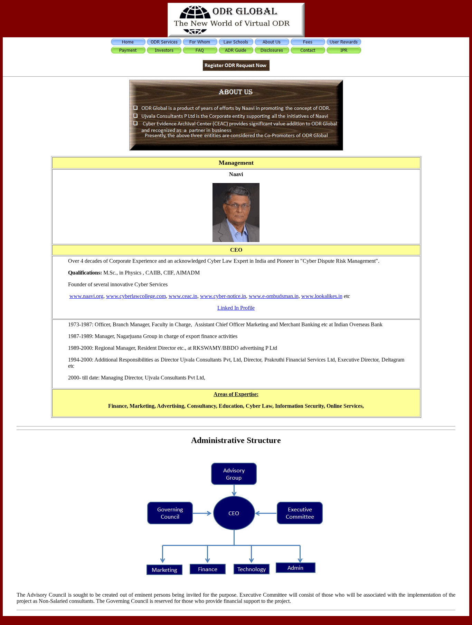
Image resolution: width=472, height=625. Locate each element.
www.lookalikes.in (321, 296)
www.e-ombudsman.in (274, 296)
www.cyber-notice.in (223, 296)
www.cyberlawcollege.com (136, 296)
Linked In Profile (236, 308)
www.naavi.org (86, 296)
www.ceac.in (183, 296)
